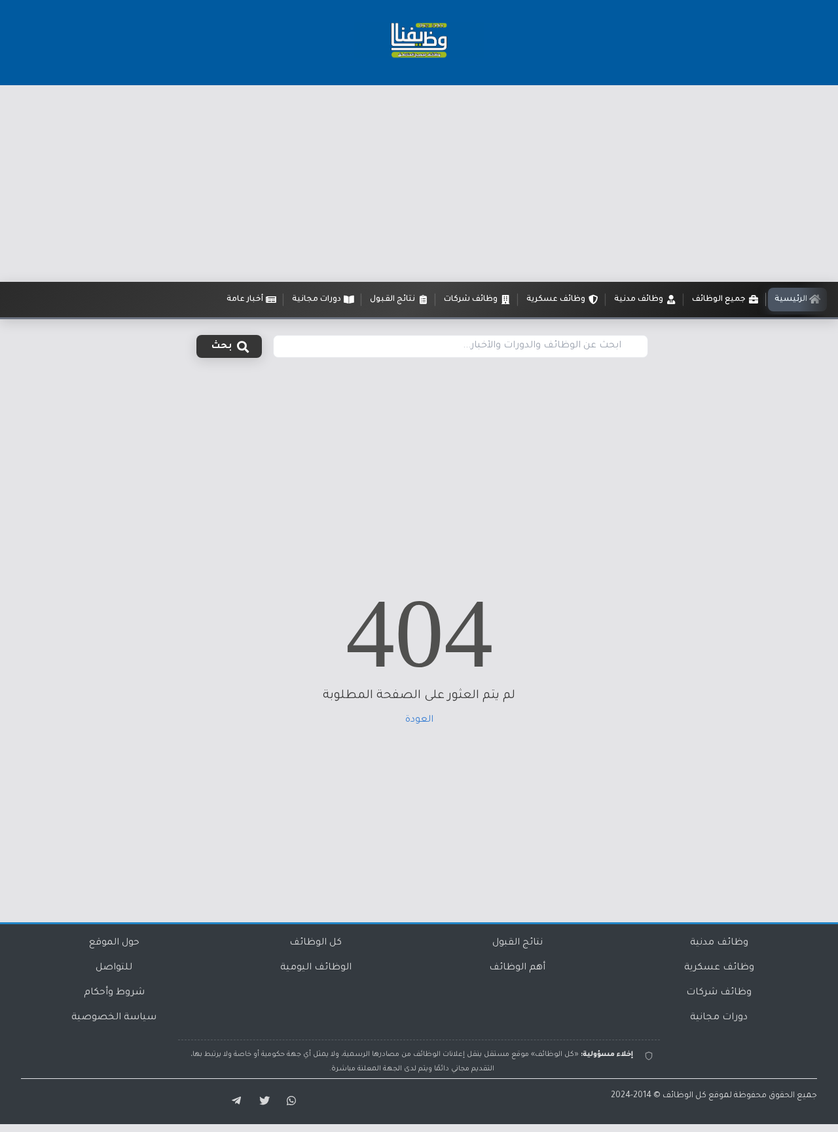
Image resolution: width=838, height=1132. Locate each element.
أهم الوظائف (517, 968)
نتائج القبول (517, 943)
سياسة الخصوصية (113, 1018)
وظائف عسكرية (719, 968)
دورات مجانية (719, 1018)
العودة (419, 720)
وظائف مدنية (719, 943)
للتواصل (114, 968)
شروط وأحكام (114, 993)
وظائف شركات (719, 993)
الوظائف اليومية (316, 968)
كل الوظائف (315, 943)
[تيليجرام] (232, 1101)
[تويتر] (260, 1101)
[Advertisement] (419, 183)
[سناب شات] (289, 1101)
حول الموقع (114, 943)
